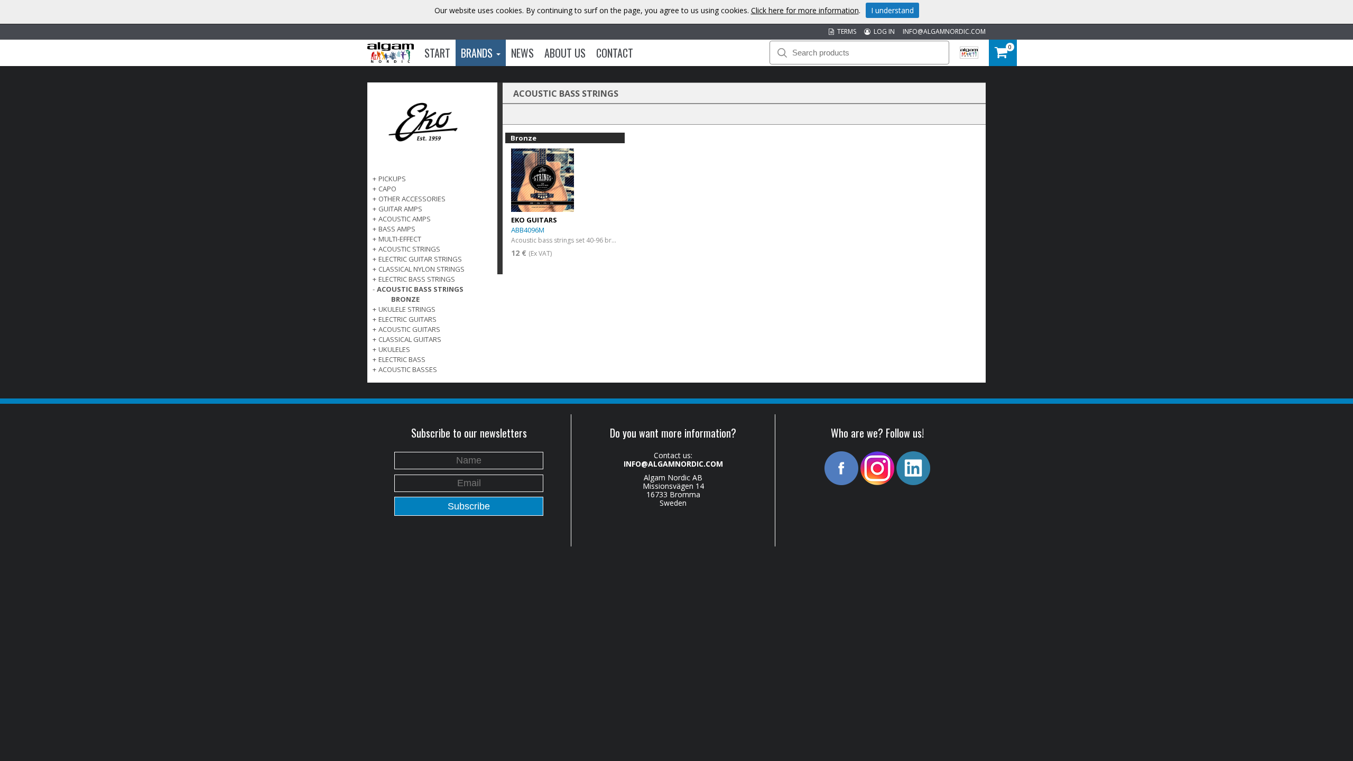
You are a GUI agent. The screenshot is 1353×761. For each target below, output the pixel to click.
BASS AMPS (396, 229)
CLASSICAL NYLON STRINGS (421, 269)
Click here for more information (805, 10)
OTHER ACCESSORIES (412, 198)
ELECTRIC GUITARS (407, 319)
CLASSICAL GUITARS (409, 339)
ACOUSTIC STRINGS (409, 249)
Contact (614, 53)
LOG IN (882, 31)
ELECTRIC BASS (401, 359)
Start (437, 53)
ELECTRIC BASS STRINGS (416, 279)
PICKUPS (392, 178)
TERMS (845, 31)
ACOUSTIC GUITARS (409, 329)
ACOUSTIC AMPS (404, 219)
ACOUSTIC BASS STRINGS (420, 289)
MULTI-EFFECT (399, 239)
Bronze (405, 299)
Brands (478, 53)
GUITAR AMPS (400, 209)
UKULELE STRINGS (406, 309)
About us (565, 53)
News (522, 53)
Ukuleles (394, 349)
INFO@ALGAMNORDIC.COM (944, 31)
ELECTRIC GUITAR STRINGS (420, 259)
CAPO (387, 188)
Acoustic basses (407, 369)
